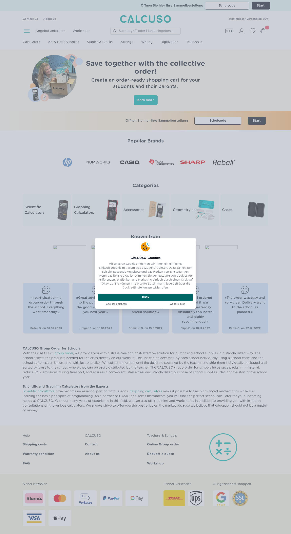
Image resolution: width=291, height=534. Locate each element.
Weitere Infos (177, 304)
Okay (145, 297)
